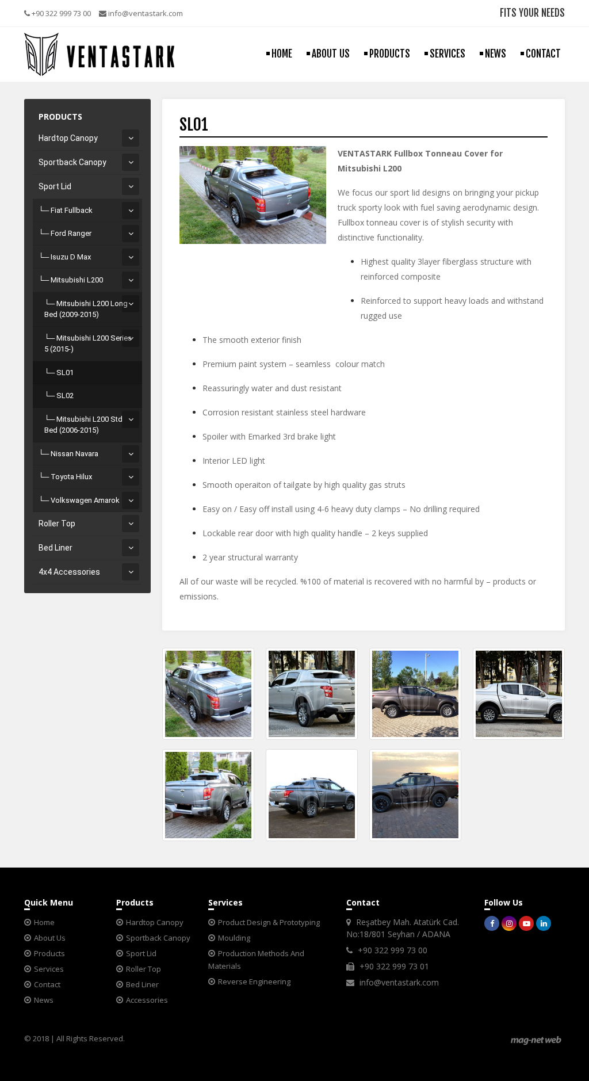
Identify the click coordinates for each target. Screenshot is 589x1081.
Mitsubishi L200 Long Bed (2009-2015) (86, 309)
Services (49, 969)
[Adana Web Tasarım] (536, 1039)
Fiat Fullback (72, 210)
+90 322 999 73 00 (60, 13)
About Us (50, 938)
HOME (281, 54)
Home (44, 922)
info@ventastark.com (144, 13)
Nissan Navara (74, 453)
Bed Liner (55, 547)
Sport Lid (55, 186)
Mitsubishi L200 (77, 280)
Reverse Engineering (254, 981)
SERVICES (447, 54)
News (43, 1000)
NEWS (495, 54)
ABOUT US (331, 54)
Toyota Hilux (71, 476)
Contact (47, 984)
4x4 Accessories (69, 571)
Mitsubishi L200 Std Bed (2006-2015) (83, 425)
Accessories (147, 1000)
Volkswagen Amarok (85, 500)
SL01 (65, 372)
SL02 (65, 395)
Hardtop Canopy (68, 138)
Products (49, 953)
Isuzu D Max (71, 257)
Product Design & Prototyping (269, 922)
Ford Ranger (71, 233)
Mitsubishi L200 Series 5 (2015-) (88, 344)
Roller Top (57, 523)
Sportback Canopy (72, 162)
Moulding (234, 938)
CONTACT (543, 54)
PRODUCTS (389, 54)
